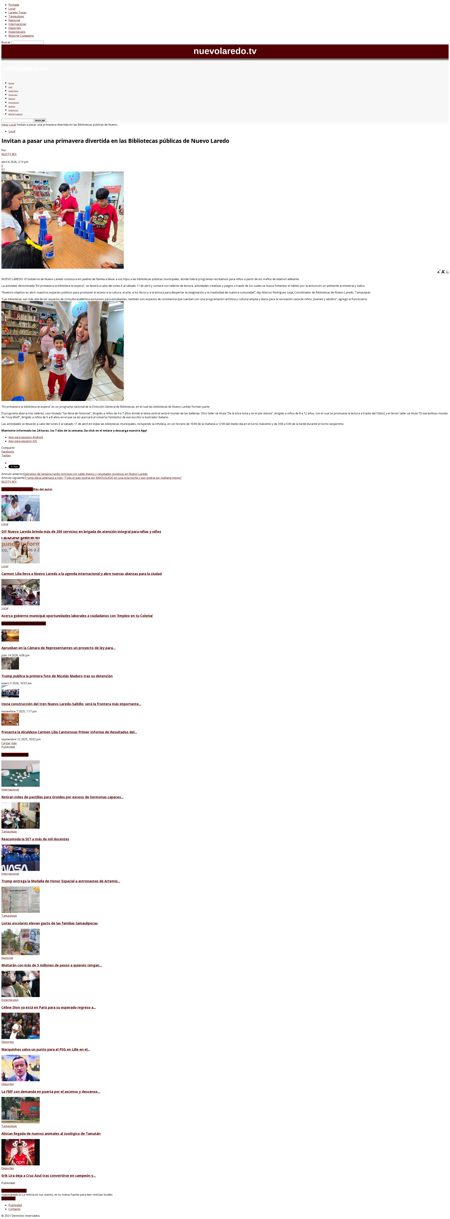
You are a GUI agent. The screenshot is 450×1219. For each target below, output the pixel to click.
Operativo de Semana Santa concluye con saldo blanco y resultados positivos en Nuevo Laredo (85, 474)
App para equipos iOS (22, 441)
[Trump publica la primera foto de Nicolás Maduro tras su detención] (10, 668)
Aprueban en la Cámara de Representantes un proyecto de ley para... (58, 648)
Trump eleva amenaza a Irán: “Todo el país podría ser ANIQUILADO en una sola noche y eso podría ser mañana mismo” (103, 478)
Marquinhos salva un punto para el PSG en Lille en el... (45, 1049)
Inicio (4, 125)
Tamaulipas (16, 16)
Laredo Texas (17, 12)
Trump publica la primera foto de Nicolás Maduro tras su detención (57, 676)
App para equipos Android (25, 437)
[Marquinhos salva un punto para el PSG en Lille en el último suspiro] (20, 1038)
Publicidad (15, 1205)
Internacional (17, 24)
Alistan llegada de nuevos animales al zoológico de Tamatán (51, 1133)
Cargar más (9, 743)
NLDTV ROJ (9, 154)
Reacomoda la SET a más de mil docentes (35, 839)
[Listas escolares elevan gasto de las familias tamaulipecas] (20, 912)
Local (11, 9)
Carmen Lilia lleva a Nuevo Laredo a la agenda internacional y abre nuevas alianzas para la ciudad (81, 573)
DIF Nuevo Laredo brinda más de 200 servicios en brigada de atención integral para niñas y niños (81, 531)
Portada (13, 5)
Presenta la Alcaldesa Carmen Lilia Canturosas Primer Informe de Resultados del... (69, 732)
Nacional (14, 20)
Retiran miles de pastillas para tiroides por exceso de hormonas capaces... (62, 797)
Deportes (14, 28)
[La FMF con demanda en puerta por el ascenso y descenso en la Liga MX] (20, 1080)
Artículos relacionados (17, 489)
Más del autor (42, 489)
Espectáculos (16, 32)
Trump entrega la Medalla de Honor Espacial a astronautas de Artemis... (60, 881)
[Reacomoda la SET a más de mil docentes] (20, 828)
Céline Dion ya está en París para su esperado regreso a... (48, 1007)
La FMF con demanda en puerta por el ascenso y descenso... (50, 1091)
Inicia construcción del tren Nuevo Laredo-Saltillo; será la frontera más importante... (71, 704)
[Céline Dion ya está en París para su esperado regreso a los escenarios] (20, 996)
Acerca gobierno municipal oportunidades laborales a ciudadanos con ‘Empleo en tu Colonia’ (77, 615)
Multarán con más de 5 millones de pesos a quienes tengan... (51, 965)
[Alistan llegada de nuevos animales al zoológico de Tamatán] (20, 1122)
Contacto (14, 1209)
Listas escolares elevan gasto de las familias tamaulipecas (49, 923)
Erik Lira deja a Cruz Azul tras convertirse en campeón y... (48, 1175)
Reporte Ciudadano (21, 36)
